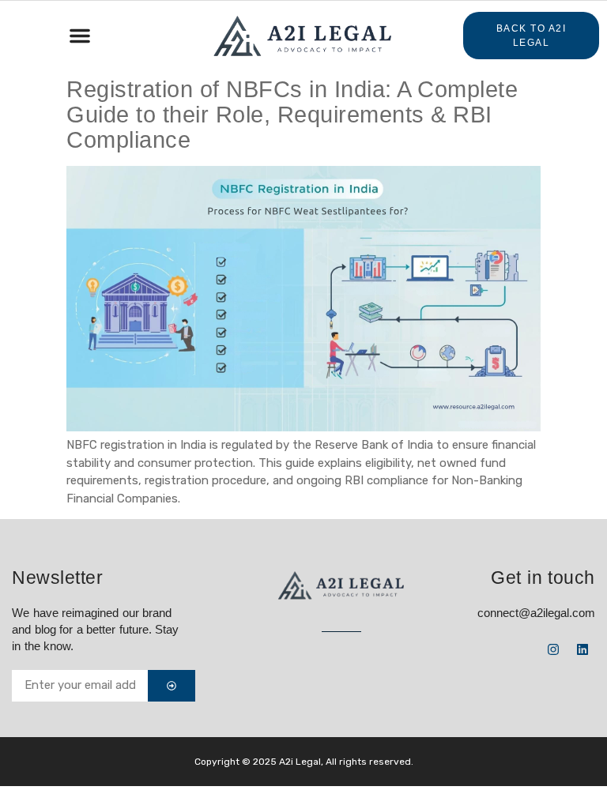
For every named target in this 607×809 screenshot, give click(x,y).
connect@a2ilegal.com (536, 612)
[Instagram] (553, 649)
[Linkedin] (582, 649)
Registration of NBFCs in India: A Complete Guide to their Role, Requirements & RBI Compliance (292, 114)
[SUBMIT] (171, 686)
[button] (79, 35)
